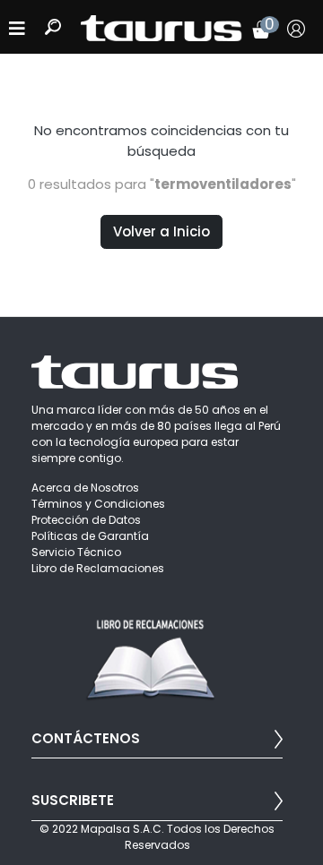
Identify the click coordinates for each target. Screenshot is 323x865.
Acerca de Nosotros (85, 487)
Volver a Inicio (161, 231)
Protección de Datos (86, 519)
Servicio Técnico (76, 552)
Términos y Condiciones (98, 503)
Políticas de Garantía (90, 536)
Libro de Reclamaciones (97, 568)
